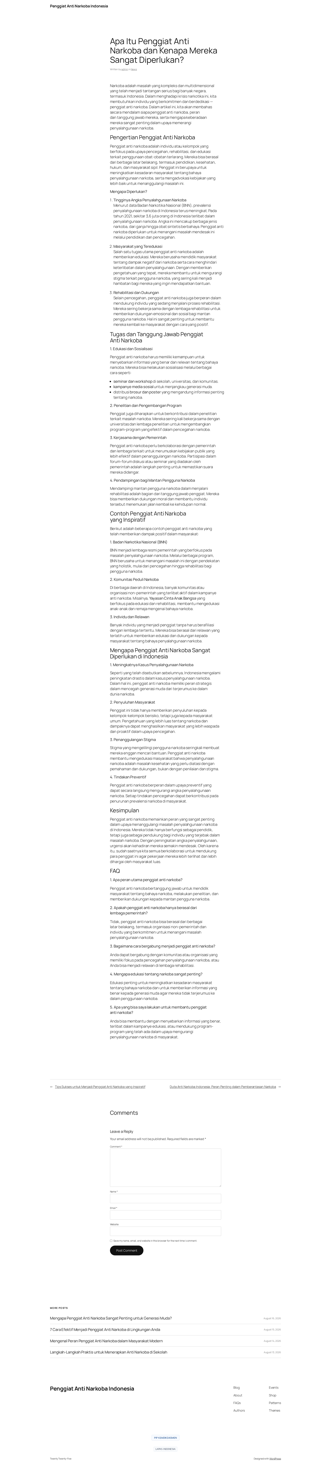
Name (114, 1191)
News (134, 69)
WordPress (275, 1458)
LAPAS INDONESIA (166, 1449)
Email (113, 1208)
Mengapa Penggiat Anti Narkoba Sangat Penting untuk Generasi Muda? (111, 1318)
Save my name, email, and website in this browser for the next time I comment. (155, 1240)
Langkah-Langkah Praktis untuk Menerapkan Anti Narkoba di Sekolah (108, 1352)
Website (114, 1224)
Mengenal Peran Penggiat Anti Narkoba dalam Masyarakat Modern (106, 1341)
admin (124, 69)
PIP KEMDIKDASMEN (165, 1437)
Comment (116, 1146)
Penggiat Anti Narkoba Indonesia (79, 6)
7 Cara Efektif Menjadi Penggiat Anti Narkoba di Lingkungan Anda (105, 1329)
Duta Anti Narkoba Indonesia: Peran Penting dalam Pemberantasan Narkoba (223, 1087)
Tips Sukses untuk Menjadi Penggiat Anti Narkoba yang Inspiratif (100, 1087)
